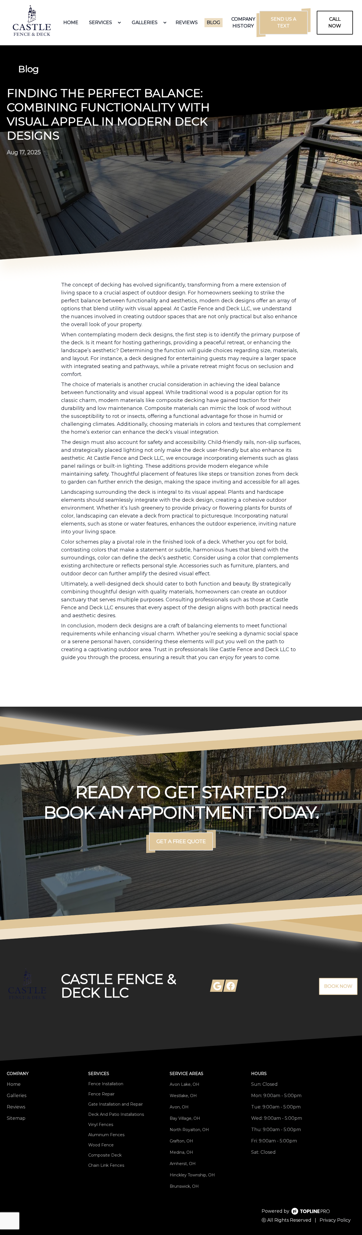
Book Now (338, 986)
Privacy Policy (335, 1220)
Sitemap (16, 1118)
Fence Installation (105, 1083)
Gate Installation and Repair (115, 1104)
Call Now (334, 22)
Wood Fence (101, 1145)
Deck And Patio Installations (116, 1114)
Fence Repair (101, 1094)
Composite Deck (105, 1155)
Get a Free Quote (181, 841)
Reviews (16, 1107)
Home (14, 1084)
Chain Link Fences (106, 1165)
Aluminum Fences (106, 1134)
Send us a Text (283, 22)
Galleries (16, 1095)
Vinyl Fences (100, 1124)
